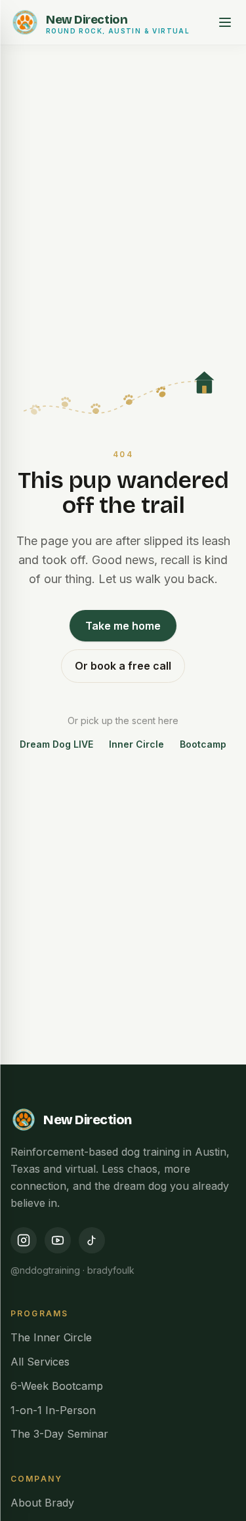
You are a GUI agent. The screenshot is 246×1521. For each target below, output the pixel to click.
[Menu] (225, 22)
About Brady (42, 1502)
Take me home (123, 625)
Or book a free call (123, 665)
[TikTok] (92, 1240)
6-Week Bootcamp (56, 1385)
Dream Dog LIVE (56, 744)
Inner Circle (136, 744)
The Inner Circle (51, 1337)
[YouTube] (58, 1240)
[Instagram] (23, 1240)
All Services (40, 1361)
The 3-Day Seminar (59, 1433)
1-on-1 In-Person (53, 1410)
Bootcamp (203, 744)
